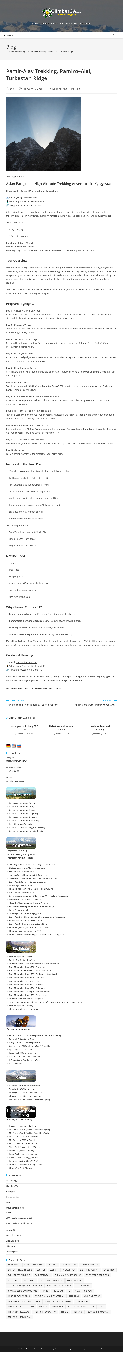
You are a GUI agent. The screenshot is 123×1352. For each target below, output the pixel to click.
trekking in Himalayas (97, 1312)
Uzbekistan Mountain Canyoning (23, 813)
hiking (45, 1291)
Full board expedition (51, 1280)
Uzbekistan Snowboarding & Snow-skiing (27, 827)
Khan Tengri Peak (83, 1291)
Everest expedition (89, 1270)
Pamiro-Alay (16, 688)
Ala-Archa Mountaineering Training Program (28, 903)
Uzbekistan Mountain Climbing (99, 728)
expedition (109, 1270)
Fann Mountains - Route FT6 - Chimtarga (27, 988)
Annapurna (14, 1264)
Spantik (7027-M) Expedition (21, 1049)
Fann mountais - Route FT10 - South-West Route (30, 970)
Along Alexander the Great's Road (24, 1009)
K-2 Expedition (15, 1063)
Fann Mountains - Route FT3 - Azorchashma (28, 995)
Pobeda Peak (82, 1301)
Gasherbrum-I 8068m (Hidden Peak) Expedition (30, 1046)
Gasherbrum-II (74, 1280)
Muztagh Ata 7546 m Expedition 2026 (25, 1092)
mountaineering (58, 88)
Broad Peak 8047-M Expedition (22, 1053)
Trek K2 (64, 1312)
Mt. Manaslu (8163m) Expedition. (23, 1136)
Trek (101, 1306)
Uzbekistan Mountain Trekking (61, 728)
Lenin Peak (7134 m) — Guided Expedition (27, 882)
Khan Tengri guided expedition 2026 (25, 931)
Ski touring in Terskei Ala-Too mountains (27, 867)
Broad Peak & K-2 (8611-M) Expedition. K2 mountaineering (35, 1035)
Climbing (10, 1186)
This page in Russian (16, 176)
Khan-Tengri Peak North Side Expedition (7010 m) (31, 888)
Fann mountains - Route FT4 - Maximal (26, 984)
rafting (9, 1229)
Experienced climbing (19, 1275)
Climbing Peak (69, 1264)
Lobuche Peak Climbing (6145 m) (23, 1161)
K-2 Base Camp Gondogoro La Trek (24, 1060)
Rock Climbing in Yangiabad (21, 824)
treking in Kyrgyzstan (45, 1312)
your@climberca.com (15, 781)
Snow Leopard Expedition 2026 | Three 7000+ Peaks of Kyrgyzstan (38, 895)
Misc (8, 1202)
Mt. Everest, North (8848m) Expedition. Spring (29, 1099)
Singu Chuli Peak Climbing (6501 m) (24, 1147)
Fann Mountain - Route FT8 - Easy (24, 981)
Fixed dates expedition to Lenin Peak (25, 920)
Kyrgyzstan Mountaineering (49, 1296)
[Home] (7, 51)
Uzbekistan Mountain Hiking (21, 806)
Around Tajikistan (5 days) (20, 956)
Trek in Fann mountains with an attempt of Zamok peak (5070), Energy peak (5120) (45, 1002)
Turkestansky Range (52, 688)
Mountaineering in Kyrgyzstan (24, 1301)
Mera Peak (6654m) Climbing (21, 1150)
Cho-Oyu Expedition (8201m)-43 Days (25, 1096)
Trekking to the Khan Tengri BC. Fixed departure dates (33, 878)
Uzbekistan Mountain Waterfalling (24, 820)
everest (54, 1270)
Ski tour (43, 1306)
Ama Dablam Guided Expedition (23, 1143)
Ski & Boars (11, 1240)
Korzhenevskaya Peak (19, 1296)
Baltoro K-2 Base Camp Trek (21, 1039)
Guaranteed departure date (22, 1291)
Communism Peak (89, 1264)
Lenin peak (73, 1296)
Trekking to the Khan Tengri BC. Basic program (29, 875)
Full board (29, 1280)
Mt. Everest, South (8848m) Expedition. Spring (29, 1133)
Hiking (9, 1191)
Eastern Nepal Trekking (20, 1270)
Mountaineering (92, 1296)
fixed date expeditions (97, 1275)
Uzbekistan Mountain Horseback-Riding (27, 831)
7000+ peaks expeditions (17, 1217)
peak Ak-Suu (28, 688)
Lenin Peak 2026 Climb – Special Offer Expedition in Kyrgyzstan (37, 916)
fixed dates (14, 1280)
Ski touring (11, 1246)
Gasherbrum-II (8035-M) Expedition (24, 1056)
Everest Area (68, 1270)
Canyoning (11, 1180)
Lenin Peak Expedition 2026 (21, 892)
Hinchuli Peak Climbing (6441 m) (23, 1157)
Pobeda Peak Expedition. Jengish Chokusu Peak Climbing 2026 (36, 934)
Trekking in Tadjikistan (19, 1317)
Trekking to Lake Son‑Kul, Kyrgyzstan (25, 913)
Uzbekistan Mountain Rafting (22, 803)
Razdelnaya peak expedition (21, 885)
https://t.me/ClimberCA (31, 205)
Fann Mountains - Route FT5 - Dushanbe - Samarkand (33, 974)
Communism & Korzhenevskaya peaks (26, 998)
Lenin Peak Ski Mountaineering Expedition (28, 924)
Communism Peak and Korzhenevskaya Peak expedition (34, 963)
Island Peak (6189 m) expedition (23, 1154)
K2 (69, 1291)
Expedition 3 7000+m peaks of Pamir (25, 899)
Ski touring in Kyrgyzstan (81, 1306)
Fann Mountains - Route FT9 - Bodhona (26, 977)
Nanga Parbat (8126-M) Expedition (24, 1042)
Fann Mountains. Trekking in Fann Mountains (29, 991)
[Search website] (114, 35)
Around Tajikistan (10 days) (21, 1005)
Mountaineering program (57, 1301)
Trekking (75, 88)
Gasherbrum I (83, 1285)
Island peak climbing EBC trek (24, 728)
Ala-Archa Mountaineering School (24, 871)
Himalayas (10, 1197)
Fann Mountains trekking (68, 1275)
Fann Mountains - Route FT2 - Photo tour (27, 967)
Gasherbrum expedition (59, 1285)
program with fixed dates (21, 1306)
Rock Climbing (12, 1235)
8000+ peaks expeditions (17, 1223)
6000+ (8, 1212)
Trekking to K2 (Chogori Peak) (22, 1089)
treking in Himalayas (18, 1312)
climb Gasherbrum (34, 1264)
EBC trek (41, 1270)
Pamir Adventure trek (18, 910)
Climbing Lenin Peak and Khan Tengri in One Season (32, 864)
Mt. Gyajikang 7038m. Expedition (23, 1140)
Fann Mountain (42, 1275)
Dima (13, 88)
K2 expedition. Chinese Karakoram (24, 1085)
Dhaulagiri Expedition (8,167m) (22, 1126)
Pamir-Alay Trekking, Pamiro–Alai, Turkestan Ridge (50, 51)
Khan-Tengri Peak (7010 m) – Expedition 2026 (29, 927)
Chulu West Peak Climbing (20, 1168)
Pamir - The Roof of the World (22, 960)
